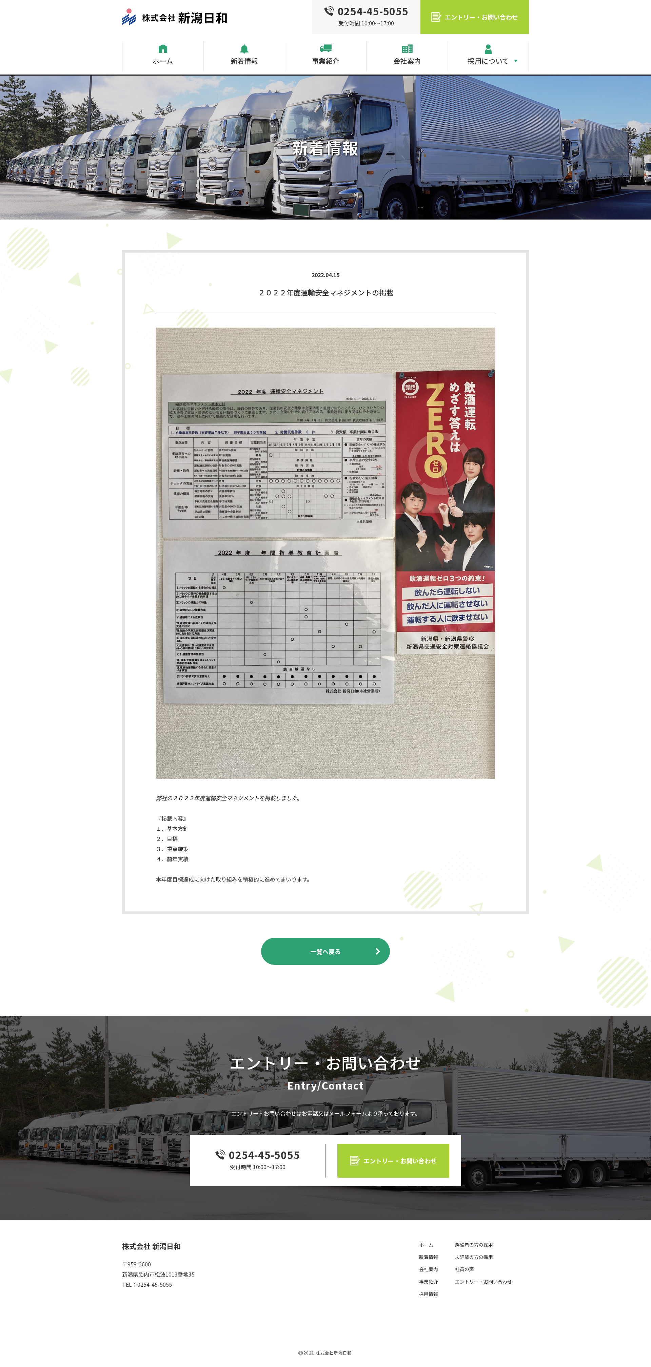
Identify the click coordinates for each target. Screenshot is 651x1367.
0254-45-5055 (264, 1154)
